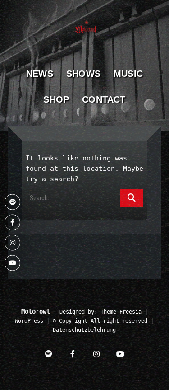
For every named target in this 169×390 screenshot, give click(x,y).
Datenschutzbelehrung (84, 330)
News (39, 74)
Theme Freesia (121, 312)
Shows (83, 74)
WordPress (29, 321)
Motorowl (35, 311)
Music (128, 74)
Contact (103, 99)
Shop (56, 99)
